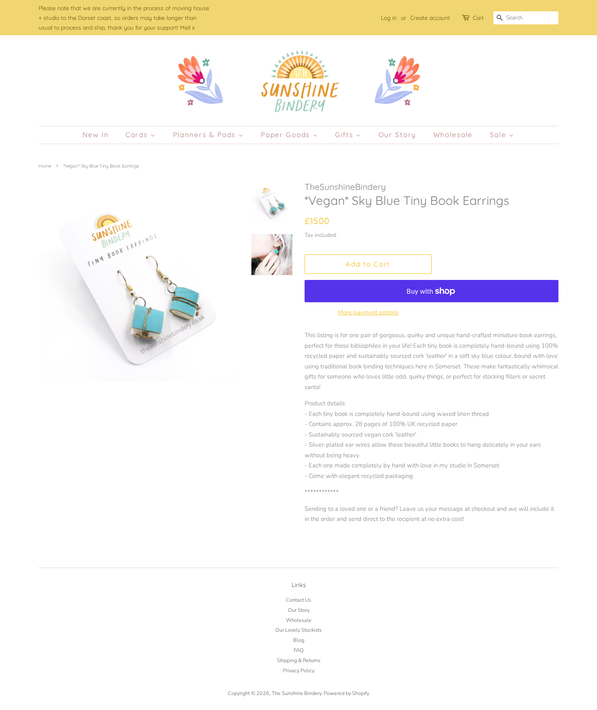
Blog (298, 640)
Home (45, 166)
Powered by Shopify (346, 693)
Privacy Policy (298, 670)
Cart (478, 17)
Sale (499, 134)
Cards (137, 134)
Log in (389, 17)
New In (95, 134)
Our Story (397, 134)
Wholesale (453, 134)
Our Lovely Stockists (298, 630)
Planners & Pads (205, 134)
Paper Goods (286, 134)
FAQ (299, 650)
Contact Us (298, 600)
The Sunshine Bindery (296, 693)
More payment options (368, 312)
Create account (430, 17)
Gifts (345, 134)
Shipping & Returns (298, 660)
